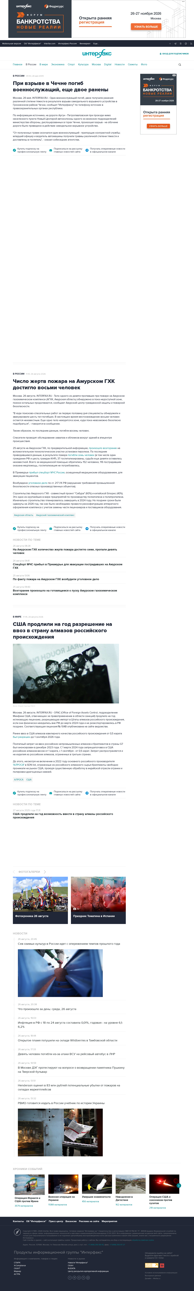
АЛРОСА (18, 779)
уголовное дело (38, 483)
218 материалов (157, 1207)
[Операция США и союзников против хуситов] (164, 1193)
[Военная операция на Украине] (63, 1193)
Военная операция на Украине (61, 1198)
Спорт (71, 64)
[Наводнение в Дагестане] (131, 1193)
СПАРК (17, 1262)
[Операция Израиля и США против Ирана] (30, 1194)
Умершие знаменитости (96, 1196)
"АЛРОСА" (18, 764)
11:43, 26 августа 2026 (36, 374)
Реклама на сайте (89, 1221)
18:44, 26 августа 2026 (36, 177)
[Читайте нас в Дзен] (70, 1278)
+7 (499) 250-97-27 (117, 1245)
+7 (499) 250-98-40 (96, 1245)
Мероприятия (109, 1221)
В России (31, 64)
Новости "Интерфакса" (78, 1262)
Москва (96, 64)
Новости (120, 64)
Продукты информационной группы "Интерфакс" (58, 1252)
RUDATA (71, 1268)
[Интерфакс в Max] (88, 1278)
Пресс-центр (56, 1221)
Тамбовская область (25, 230)
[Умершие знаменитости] (97, 1193)
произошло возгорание (103, 448)
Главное (17, 64)
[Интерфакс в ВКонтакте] (79, 1278)
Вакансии (71, 1221)
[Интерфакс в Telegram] (74, 1278)
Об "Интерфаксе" (32, 43)
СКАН (70, 1265)
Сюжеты (133, 64)
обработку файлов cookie (143, 1240)
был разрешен (21, 737)
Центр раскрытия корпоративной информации (88, 1271)
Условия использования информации (161, 1273)
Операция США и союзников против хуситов (160, 1200)
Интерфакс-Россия (67, 43)
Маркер (17, 1271)
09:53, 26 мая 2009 (35, 76)
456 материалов (90, 1201)
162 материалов (124, 1204)
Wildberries (44, 230)
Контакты (18, 1221)
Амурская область (23, 515)
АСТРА (17, 1274)
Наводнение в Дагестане (124, 1198)
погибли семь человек (81, 455)
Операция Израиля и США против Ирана (27, 1200)
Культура (83, 64)
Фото (144, 64)
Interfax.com (49, 43)
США (29, 779)
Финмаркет (85, 43)
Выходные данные (153, 1275)
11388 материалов (57, 1204)
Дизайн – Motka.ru (152, 1278)
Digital (107, 64)
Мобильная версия (11, 43)
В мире (44, 64)
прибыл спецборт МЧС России (46, 472)
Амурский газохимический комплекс (55, 515)
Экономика (57, 64)
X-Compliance (20, 1265)
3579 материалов (24, 1206)
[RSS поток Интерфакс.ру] (83, 1278)
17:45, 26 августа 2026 (33, 617)
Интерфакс (97, 53)
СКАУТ (17, 1268)
